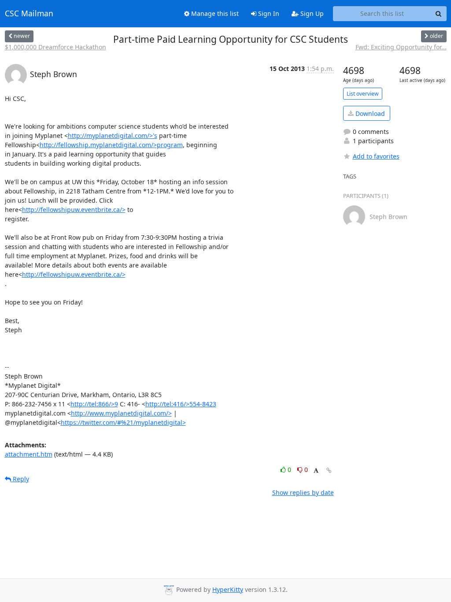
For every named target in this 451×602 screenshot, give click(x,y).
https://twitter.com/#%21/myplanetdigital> (123, 422)
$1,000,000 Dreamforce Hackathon (55, 47)
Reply (20, 479)
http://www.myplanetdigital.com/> (121, 413)
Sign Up (311, 13)
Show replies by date (303, 492)
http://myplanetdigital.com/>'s (112, 135)
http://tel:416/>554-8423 (180, 404)
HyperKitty (227, 589)
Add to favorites (376, 156)
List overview (363, 93)
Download (369, 113)
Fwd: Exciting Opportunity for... (401, 47)
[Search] (439, 13)
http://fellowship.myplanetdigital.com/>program (111, 145)
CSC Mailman (29, 13)
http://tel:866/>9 (94, 404)
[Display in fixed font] (316, 471)
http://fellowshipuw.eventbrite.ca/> (74, 209)
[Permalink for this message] (329, 470)
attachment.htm (28, 454)
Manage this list (214, 13)
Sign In (267, 13)
